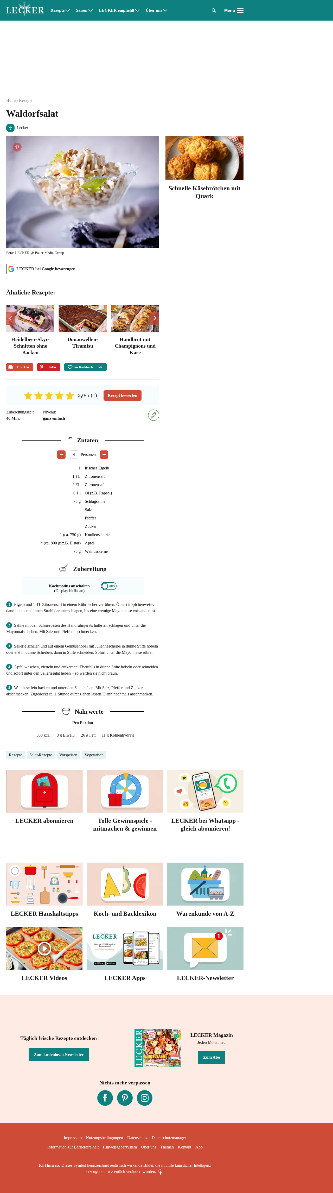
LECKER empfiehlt (116, 10)
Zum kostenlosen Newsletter (59, 1054)
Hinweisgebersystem (120, 1147)
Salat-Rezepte (40, 755)
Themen (167, 1147)
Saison (81, 10)
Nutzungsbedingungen (104, 1137)
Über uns (154, 10)
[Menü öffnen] (240, 10)
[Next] (154, 318)
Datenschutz (137, 1137)
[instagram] (144, 1098)
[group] (82, 330)
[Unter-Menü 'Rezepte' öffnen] (68, 10)
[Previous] (10, 318)
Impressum (73, 1137)
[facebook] (105, 1098)
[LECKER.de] (25, 10)
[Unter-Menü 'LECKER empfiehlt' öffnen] (137, 10)
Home (11, 100)
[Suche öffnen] (214, 10)
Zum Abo (211, 1057)
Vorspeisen (68, 755)
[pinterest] (125, 1098)
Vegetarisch (94, 755)
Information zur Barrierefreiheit (73, 1147)
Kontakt (184, 1147)
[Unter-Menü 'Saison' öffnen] (90, 10)
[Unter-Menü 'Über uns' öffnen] (165, 10)
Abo (199, 1147)
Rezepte (57, 10)
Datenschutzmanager (169, 1137)
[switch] (109, 586)
